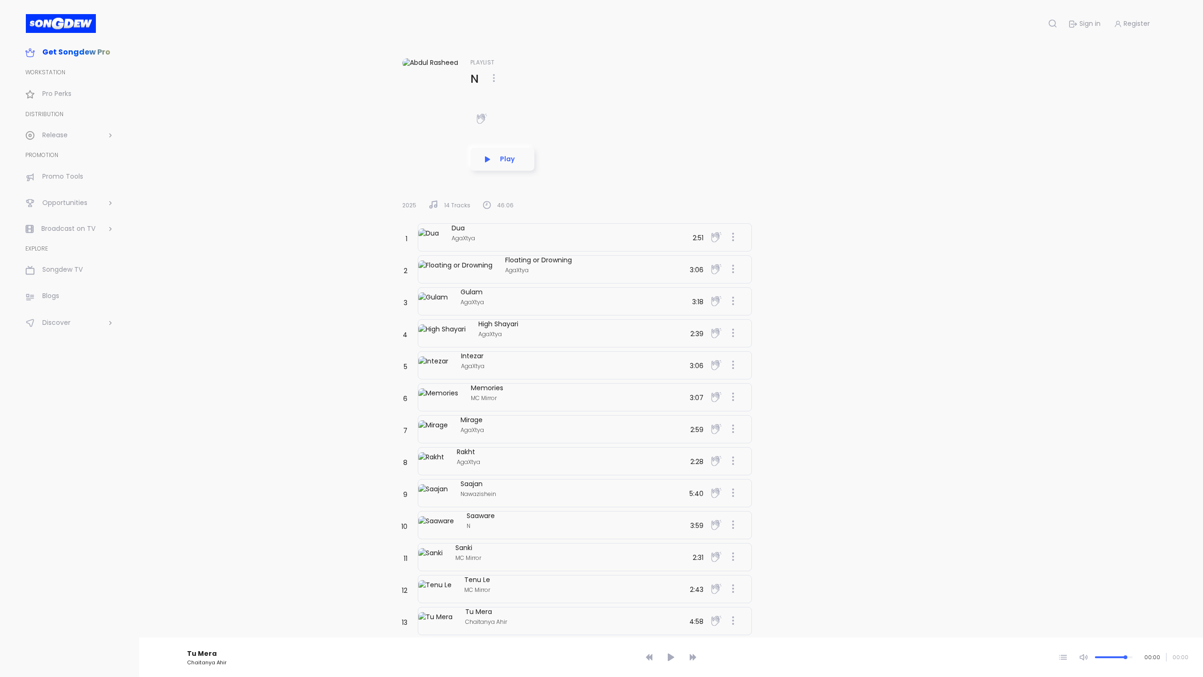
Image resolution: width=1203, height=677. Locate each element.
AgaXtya (463, 238)
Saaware (481, 515)
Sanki (463, 547)
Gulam (472, 292)
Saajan (472, 483)
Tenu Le (477, 579)
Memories (487, 388)
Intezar (472, 356)
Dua (458, 228)
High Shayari (498, 324)
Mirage (472, 420)
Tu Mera (478, 611)
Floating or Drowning (538, 260)
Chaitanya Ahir (486, 622)
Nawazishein (478, 494)
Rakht (466, 452)
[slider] (672, 640)
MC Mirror (484, 398)
